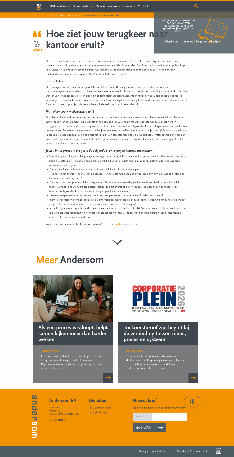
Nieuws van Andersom (68, 15)
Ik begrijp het (171, 42)
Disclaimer (182, 451)
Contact (143, 6)
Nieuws (127, 6)
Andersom (162, 451)
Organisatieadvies (102, 407)
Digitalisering (99, 412)
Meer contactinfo (58, 420)
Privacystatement (198, 451)
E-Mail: (140, 416)
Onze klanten (81, 6)
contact (119, 224)
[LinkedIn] (218, 451)
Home (52, 15)
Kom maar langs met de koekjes (201, 42)
